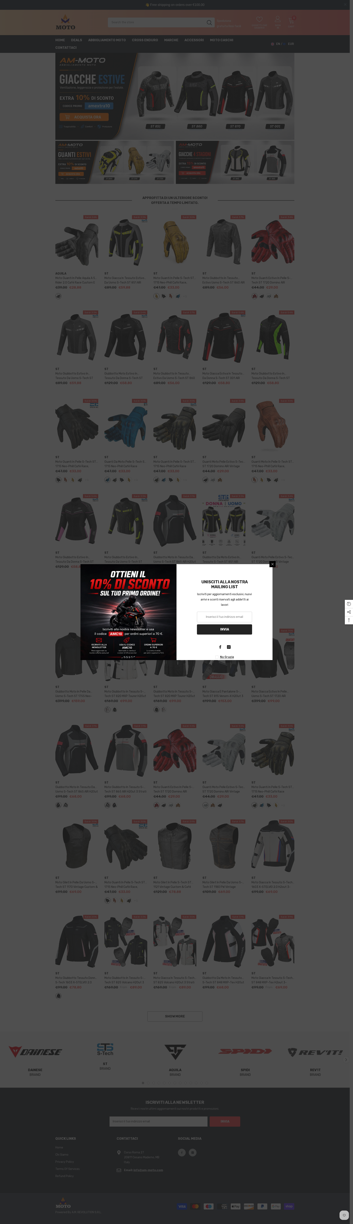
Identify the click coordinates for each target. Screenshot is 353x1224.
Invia (224, 629)
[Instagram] (229, 647)
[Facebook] (220, 647)
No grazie (227, 657)
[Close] (272, 564)
